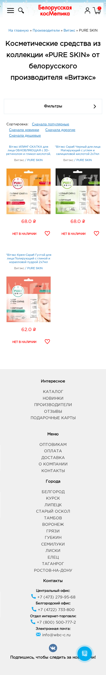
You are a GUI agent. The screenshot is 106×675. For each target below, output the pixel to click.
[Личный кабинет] (88, 13)
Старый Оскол (53, 511)
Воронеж (53, 524)
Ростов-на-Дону (53, 570)
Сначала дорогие (60, 130)
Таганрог (53, 564)
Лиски (53, 550)
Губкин (53, 537)
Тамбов (53, 518)
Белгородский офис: (53, 603)
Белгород (53, 492)
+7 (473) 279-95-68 (55, 597)
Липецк (53, 505)
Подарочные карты (53, 418)
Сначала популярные (50, 124)
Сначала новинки (24, 130)
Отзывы (53, 411)
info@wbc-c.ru (55, 635)
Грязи (53, 531)
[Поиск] (20, 13)
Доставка (53, 458)
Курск (53, 498)
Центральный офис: (53, 590)
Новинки (53, 398)
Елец (53, 557)
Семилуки (53, 544)
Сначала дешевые (25, 135)
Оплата (53, 451)
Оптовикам (53, 444)
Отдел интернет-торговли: (53, 616)
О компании (53, 464)
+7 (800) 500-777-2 (56, 622)
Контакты (53, 471)
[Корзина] (97, 13)
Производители (53, 405)
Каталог (53, 391)
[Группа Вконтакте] (53, 651)
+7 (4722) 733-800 (56, 610)
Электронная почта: (53, 628)
